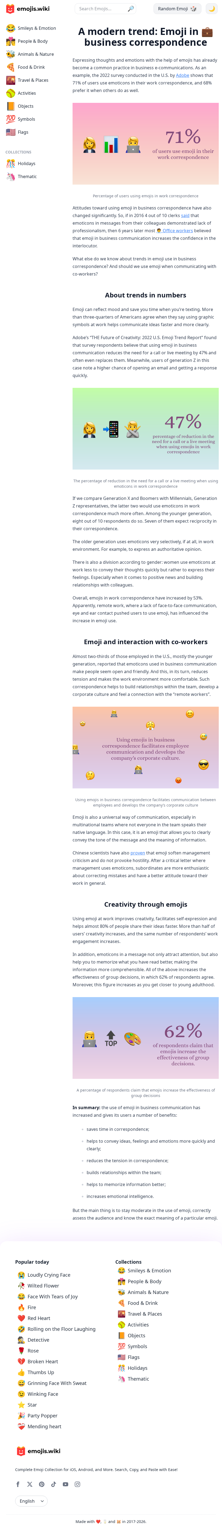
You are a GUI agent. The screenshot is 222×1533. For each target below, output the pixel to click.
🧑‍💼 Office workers (174, 231)
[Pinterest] (41, 1484)
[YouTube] (65, 1484)
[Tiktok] (53, 1484)
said (185, 215)
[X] (29, 1484)
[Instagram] (77, 1484)
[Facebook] (18, 1484)
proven (137, 853)
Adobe (182, 75)
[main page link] (27, 8)
